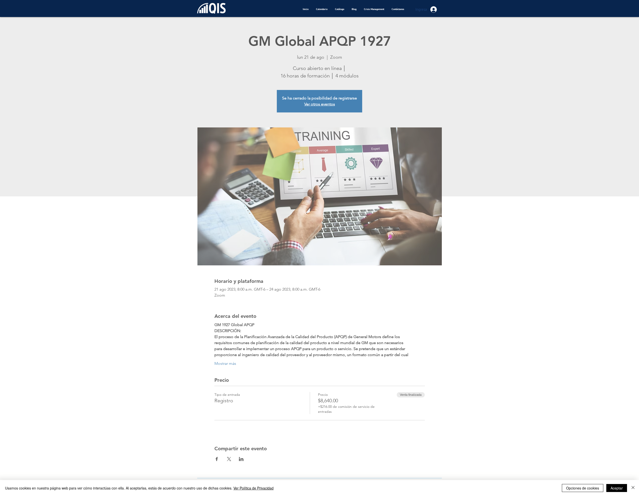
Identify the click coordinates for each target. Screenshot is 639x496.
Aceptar (617, 488)
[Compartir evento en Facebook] (216, 459)
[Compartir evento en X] (229, 459)
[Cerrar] (633, 488)
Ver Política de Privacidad (253, 488)
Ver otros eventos (319, 104)
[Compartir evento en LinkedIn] (241, 459)
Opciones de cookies (582, 488)
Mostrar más (225, 363)
